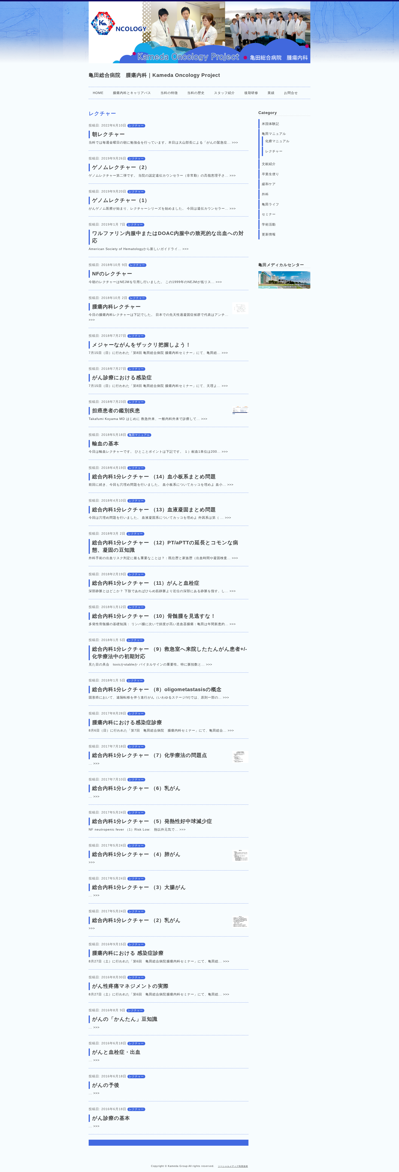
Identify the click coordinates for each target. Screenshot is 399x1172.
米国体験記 (270, 124)
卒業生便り (270, 174)
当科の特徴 (169, 93)
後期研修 (251, 93)
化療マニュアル (277, 141)
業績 (271, 93)
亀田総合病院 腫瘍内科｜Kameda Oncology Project (154, 75)
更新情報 (269, 234)
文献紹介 (269, 164)
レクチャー (136, 125)
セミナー (269, 214)
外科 (265, 194)
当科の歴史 (196, 93)
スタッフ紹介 (224, 93)
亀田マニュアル (139, 435)
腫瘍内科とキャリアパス (132, 93)
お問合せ (291, 93)
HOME (98, 93)
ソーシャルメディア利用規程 (233, 1166)
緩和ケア (269, 184)
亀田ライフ (270, 204)
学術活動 (269, 224)
